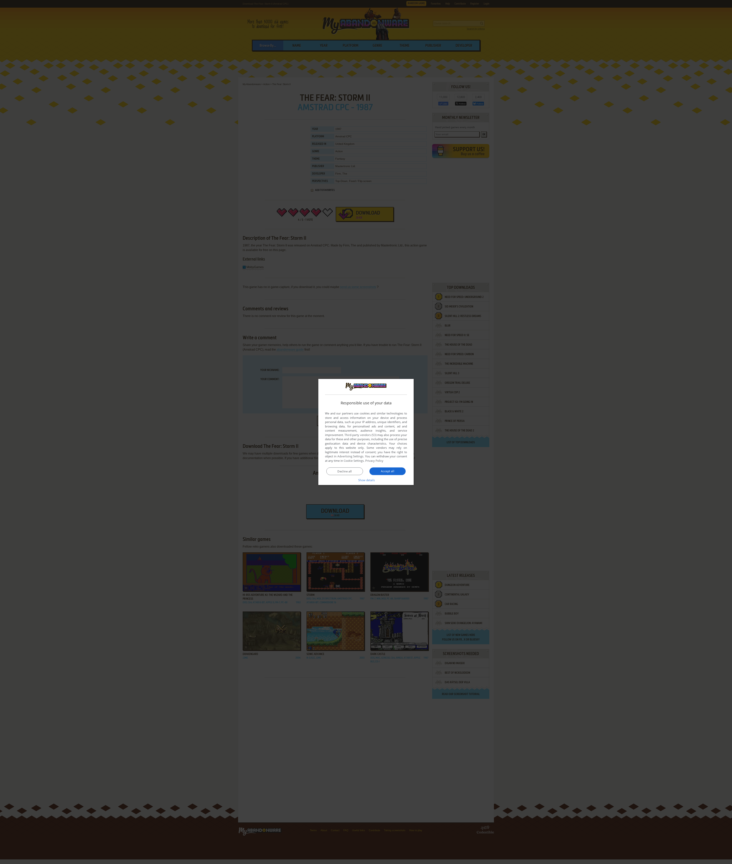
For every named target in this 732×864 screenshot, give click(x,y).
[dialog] (366, 432)
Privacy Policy (374, 461)
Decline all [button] (344, 471)
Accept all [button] (387, 471)
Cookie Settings (354, 461)
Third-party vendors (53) (360, 435)
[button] (366, 480)
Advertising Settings (350, 456)
